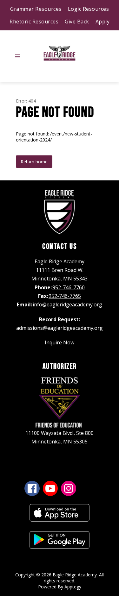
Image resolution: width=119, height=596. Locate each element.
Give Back (77, 21)
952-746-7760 (68, 287)
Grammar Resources (36, 8)
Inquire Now (59, 342)
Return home (34, 162)
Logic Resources (88, 8)
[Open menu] (17, 56)
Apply (103, 21)
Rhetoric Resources (34, 21)
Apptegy (72, 587)
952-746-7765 (65, 295)
